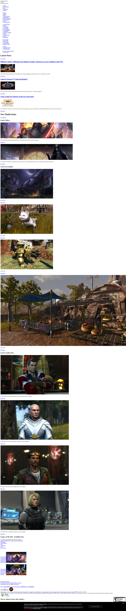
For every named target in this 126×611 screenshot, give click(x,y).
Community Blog (6, 47)
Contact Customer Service (8, 51)
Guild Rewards (6, 48)
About (4, 5)
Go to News (3, 58)
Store (4, 8)
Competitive (5, 31)
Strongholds (5, 37)
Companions (5, 26)
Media (4, 15)
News (4, 12)
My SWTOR (6, 6)
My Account (5, 39)
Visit (3, 545)
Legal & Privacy (37, 592)
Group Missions (6, 30)
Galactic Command (7, 32)
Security (72, 592)
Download (4, 542)
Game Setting (6, 17)
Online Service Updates (65, 592)
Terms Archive (4, 592)
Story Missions (6, 29)
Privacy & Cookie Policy (54, 592)
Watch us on (20, 586)
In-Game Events (6, 22)
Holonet (4, 13)
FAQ (8, 592)
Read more (3, 76)
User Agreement (45, 592)
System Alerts (6, 43)
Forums (4, 46)
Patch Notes (5, 40)
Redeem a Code (6, 44)
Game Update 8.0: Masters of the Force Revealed (17, 96)
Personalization (6, 35)
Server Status (6, 41)
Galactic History (6, 24)
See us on (29, 586)
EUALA (12, 592)
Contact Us (31, 592)
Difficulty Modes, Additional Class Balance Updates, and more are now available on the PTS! (32, 62)
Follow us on (13, 586)
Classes (4, 25)
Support (4, 10)
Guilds (4, 33)
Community (5, 9)
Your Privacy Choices (95, 606)
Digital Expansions (7, 18)
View (3, 547)
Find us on (5, 586)
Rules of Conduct (18, 592)
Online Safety (25, 592)
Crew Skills (5, 27)
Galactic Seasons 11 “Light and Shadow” (14, 79)
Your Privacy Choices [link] (81, 592)
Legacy (4, 20)
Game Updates (6, 19)
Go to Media (3, 117)
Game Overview (6, 16)
